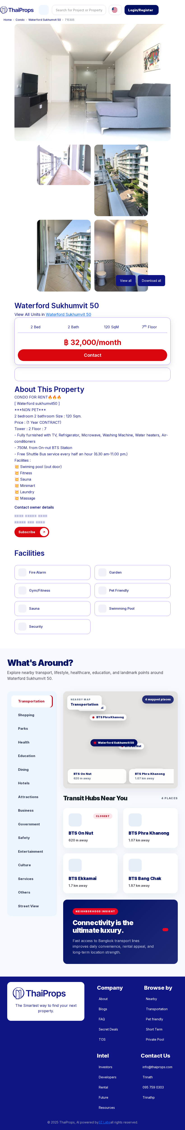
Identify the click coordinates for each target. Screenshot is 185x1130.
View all (126, 280)
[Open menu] (44, 10)
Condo (20, 20)
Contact (92, 355)
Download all (151, 280)
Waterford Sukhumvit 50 (44, 20)
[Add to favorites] (29, 374)
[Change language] (115, 10)
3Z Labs (104, 1122)
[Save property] (54, 374)
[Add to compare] (79, 374)
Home (8, 20)
